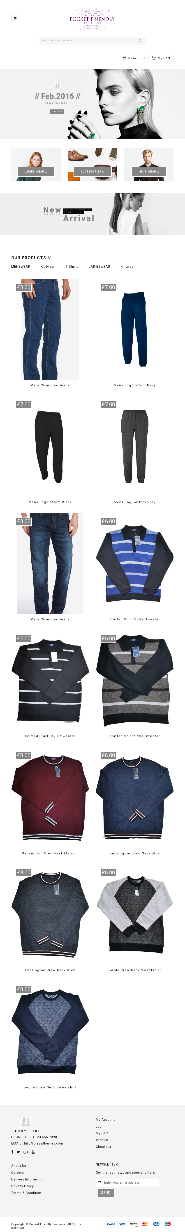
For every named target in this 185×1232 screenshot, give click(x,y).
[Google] (25, 1152)
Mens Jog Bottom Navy (135, 385)
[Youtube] (33, 1152)
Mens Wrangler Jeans (50, 385)
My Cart (102, 1133)
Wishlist (102, 1140)
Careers (17, 1172)
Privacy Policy (22, 1186)
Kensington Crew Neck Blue (135, 853)
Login (100, 1126)
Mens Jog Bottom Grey (135, 502)
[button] (134, 58)
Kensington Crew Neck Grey (50, 970)
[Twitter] (18, 1152)
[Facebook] (12, 1152)
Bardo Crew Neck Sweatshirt (135, 970)
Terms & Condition (26, 1193)
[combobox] (92, 41)
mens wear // (149, 171)
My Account (105, 1119)
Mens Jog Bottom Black (50, 502)
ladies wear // (36, 171)
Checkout (103, 1147)
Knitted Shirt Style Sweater (135, 619)
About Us (18, 1166)
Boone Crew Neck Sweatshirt (50, 1087)
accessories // (92, 171)
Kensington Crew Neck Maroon (50, 853)
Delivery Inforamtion (28, 1179)
